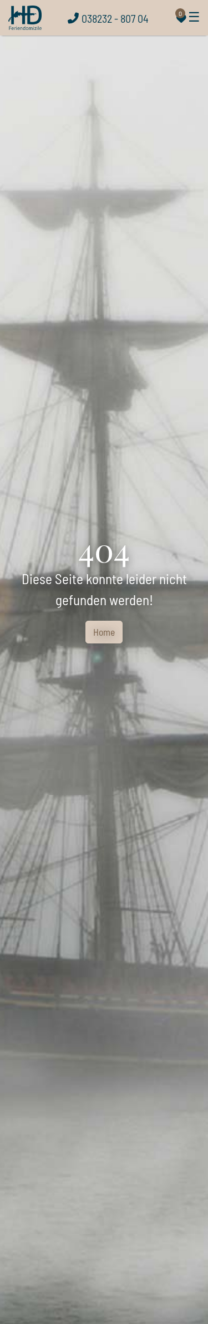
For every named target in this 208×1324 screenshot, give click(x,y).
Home (104, 632)
